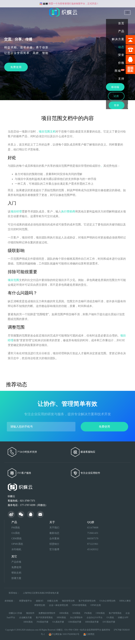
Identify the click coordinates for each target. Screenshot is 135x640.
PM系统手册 (42, 622)
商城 (118, 70)
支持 (121, 78)
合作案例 (54, 538)
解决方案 (118, 39)
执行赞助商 (68, 211)
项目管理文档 (68, 601)
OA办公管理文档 (107, 601)
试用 (116, 96)
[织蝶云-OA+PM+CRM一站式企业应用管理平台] (64, 10)
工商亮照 (90, 634)
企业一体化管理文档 (58, 605)
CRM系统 (16, 538)
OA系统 (15, 533)
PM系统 (15, 527)
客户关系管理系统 (44, 617)
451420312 (92, 549)
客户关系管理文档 (87, 601)
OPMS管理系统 (79, 605)
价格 (121, 62)
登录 (116, 105)
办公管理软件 (76, 617)
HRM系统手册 (92, 622)
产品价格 (16, 562)
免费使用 (104, 426)
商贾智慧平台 (25, 601)
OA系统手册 (58, 622)
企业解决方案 (25, 617)
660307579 (92, 538)
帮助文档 (16, 572)
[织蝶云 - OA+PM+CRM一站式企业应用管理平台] (11, 515)
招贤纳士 (54, 544)
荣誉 (121, 54)
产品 (121, 31)
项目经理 (16, 211)
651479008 (92, 527)
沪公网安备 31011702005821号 (65, 634)
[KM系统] (20, 515)
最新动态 (54, 533)
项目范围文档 (47, 131)
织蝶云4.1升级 (15, 613)
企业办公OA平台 (94, 617)
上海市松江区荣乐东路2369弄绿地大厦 (41, 593)
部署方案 (16, 578)
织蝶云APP (123, 617)
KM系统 (76, 613)
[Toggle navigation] (127, 12)
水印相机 (16, 549)
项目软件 (30, 613)
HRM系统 (64, 613)
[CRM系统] (30, 515)
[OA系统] (40, 515)
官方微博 (54, 549)
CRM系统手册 (74, 622)
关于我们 (54, 527)
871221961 (92, 544)
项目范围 (13, 280)
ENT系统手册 (109, 622)
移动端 (115, 87)
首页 (121, 23)
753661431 (92, 533)
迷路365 (39, 601)
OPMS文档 (96, 605)
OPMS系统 (17, 544)
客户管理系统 (115, 613)
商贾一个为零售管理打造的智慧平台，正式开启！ (73, 3)
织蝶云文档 (52, 601)
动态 (121, 47)
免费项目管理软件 (46, 613)
